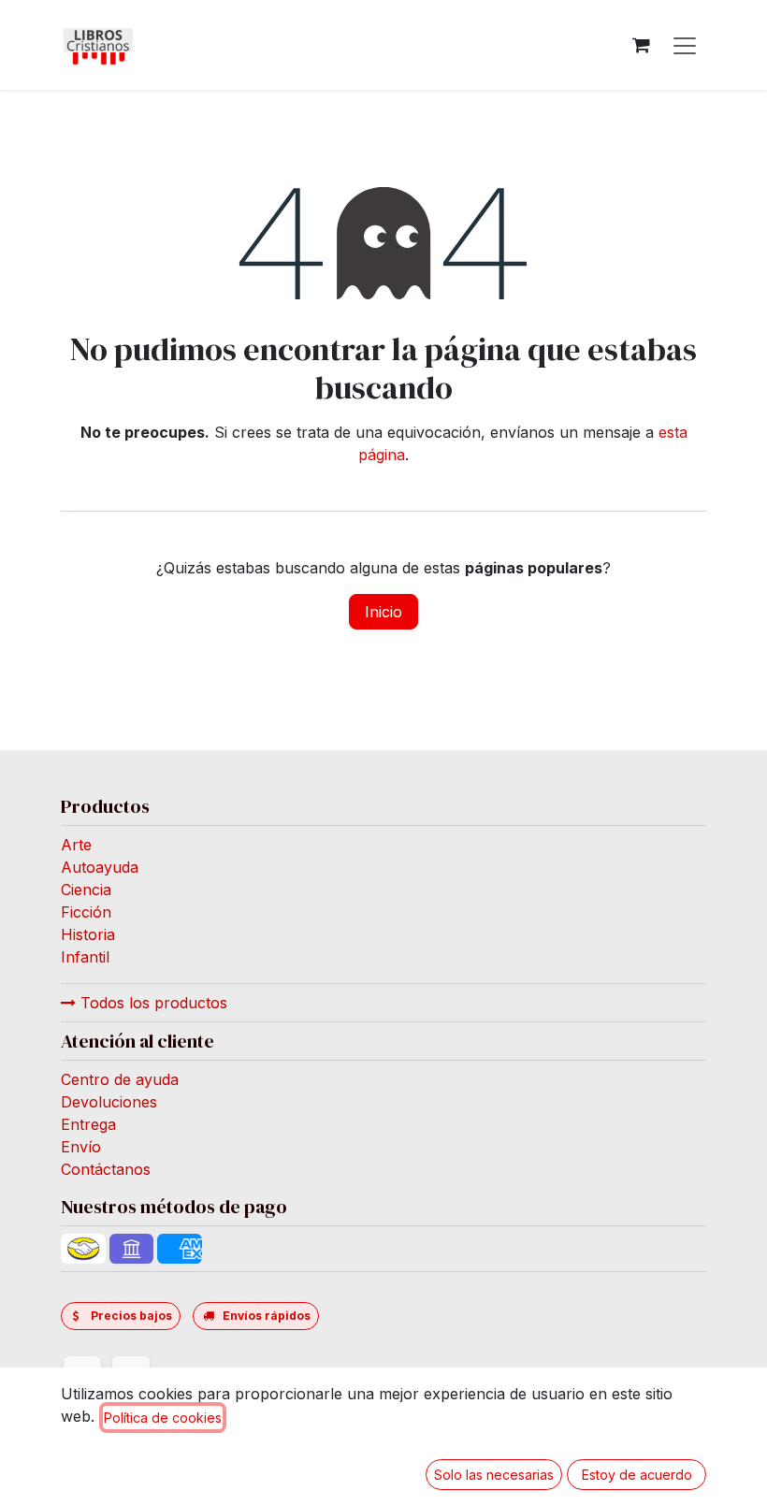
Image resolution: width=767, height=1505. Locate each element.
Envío (81, 1146)
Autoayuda (99, 867)
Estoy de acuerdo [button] (637, 1475)
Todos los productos (151, 1002)
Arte (76, 844)
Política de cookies (163, 1417)
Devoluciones (109, 1102)
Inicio (383, 611)
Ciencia (86, 889)
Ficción (86, 912)
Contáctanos (106, 1169)
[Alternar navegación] (684, 44)
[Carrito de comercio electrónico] (640, 44)
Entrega (88, 1124)
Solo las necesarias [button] (494, 1475)
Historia (88, 934)
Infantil (85, 957)
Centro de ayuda (120, 1079)
